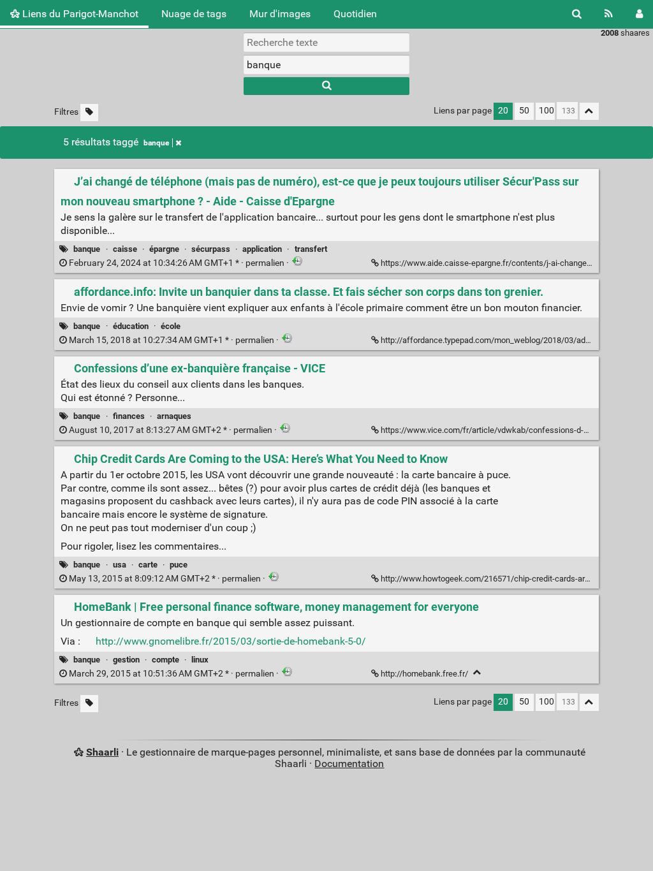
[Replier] (477, 672)
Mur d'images (280, 14)
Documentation (349, 764)
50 (524, 110)
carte (148, 564)
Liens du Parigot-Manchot (79, 14)
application (262, 249)
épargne (164, 249)
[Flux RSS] (608, 14)
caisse (125, 249)
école (170, 326)
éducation (131, 326)
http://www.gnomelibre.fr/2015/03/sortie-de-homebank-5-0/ (231, 641)
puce (178, 564)
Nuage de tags (193, 14)
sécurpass (210, 249)
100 (546, 110)
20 (503, 110)
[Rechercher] (577, 14)
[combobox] (326, 64)
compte (165, 659)
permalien (176, 263)
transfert (311, 249)
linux (200, 659)
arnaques (174, 416)
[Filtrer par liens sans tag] (89, 112)
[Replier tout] (589, 111)
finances (129, 416)
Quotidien (355, 14)
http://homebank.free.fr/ (424, 673)
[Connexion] (639, 14)
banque (156, 142)
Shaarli (102, 752)
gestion (126, 659)
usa (119, 564)
